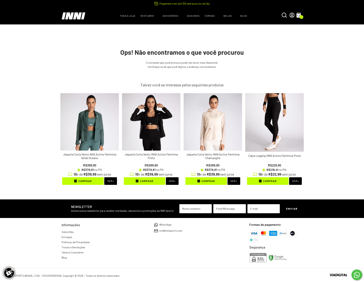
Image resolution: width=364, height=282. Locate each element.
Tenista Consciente (73, 252)
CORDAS (210, 15)
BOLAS (228, 15)
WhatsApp (165, 224)
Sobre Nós (68, 232)
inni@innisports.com (170, 230)
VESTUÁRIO (147, 15)
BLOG (243, 15)
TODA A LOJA (127, 15)
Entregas (67, 237)
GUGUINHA (193, 15)
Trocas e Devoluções (73, 247)
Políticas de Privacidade (76, 242)
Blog (64, 257)
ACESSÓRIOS (170, 15)
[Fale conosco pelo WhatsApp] (356, 275)
